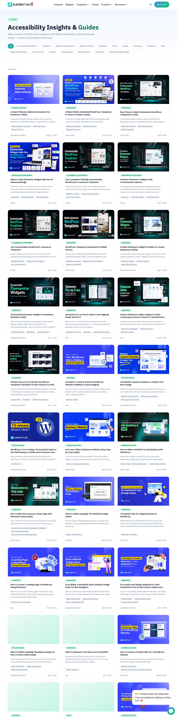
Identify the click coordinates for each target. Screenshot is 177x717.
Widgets (69, 4)
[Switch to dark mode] (150, 4)
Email (115, 46)
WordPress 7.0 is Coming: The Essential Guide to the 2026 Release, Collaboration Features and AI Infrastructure (33, 452)
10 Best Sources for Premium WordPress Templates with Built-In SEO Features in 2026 (32, 383)
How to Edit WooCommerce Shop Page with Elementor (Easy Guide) (31, 515)
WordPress (99, 52)
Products (105, 4)
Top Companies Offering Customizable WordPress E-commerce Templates (83, 180)
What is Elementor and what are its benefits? (87, 652)
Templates (81, 4)
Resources (120, 4)
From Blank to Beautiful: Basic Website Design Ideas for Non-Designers (87, 586)
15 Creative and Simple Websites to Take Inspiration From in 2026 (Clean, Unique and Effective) (141, 587)
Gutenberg (138, 46)
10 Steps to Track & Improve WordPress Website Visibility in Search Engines (84, 383)
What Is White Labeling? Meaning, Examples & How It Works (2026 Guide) (32, 653)
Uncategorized (67, 52)
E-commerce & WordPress (27, 46)
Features (58, 4)
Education (46, 46)
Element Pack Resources (65, 46)
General (125, 46)
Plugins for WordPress (18, 52)
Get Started (162, 4)
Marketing (151, 46)
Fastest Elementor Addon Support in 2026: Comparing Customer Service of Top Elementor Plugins (142, 317)
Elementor (103, 46)
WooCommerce (84, 52)
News (163, 46)
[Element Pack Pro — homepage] (20, 4)
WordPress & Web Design (119, 52)
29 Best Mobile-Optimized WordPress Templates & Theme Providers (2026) (88, 113)
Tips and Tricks (38, 52)
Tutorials (52, 52)
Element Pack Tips (87, 46)
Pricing (95, 4)
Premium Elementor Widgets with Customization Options (136, 181)
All (11, 46)
